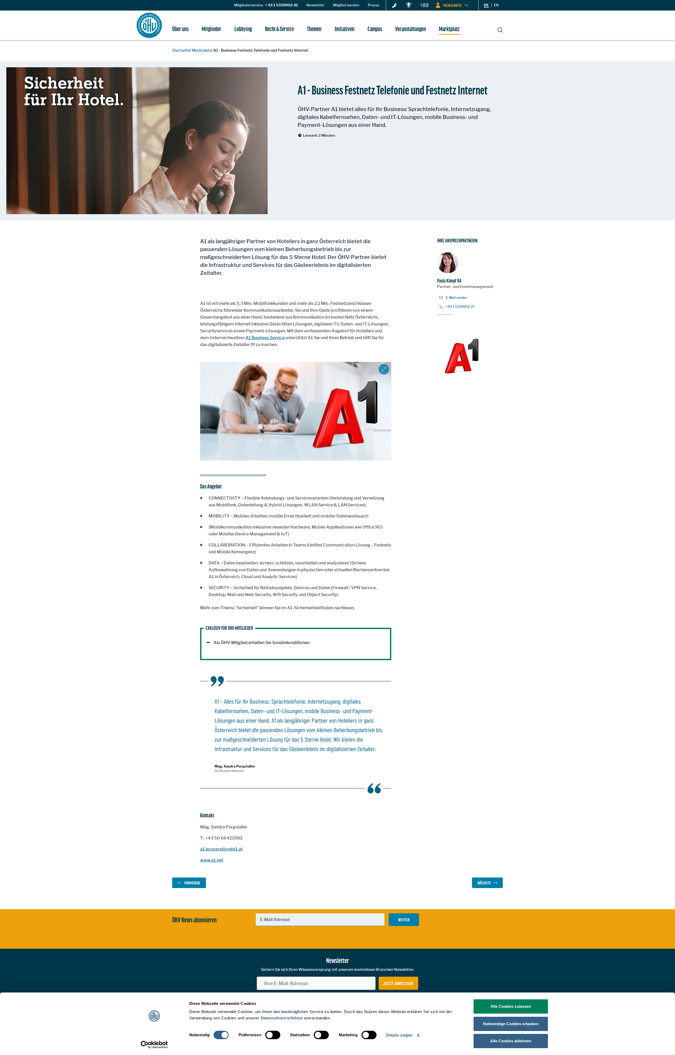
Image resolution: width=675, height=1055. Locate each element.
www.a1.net (211, 860)
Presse (373, 5)
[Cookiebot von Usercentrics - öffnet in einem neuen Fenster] (154, 1045)
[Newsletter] (424, 6)
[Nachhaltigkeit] (394, 5)
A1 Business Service (265, 337)
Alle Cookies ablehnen (510, 1041)
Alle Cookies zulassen (510, 1006)
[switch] (272, 1035)
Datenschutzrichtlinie (282, 1018)
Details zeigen (399, 1035)
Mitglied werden (346, 5)
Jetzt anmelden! (398, 983)
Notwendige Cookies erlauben (510, 1024)
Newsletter (315, 5)
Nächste (484, 882)
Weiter (403, 919)
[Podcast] (408, 5)
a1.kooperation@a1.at (221, 849)
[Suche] (500, 29)
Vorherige (192, 882)
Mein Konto (452, 5)
